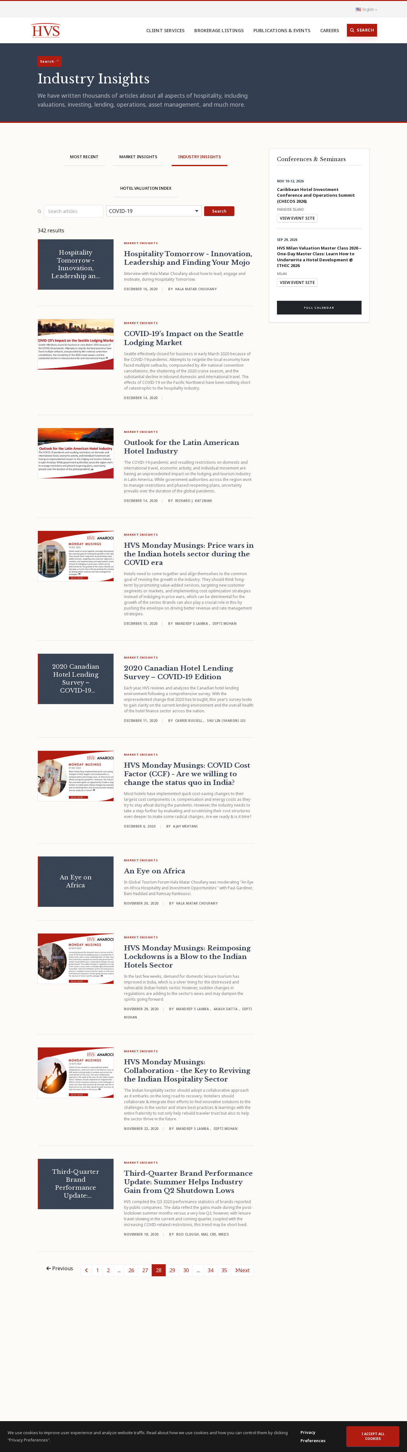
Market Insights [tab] (138, 156)
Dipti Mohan (225, 623)
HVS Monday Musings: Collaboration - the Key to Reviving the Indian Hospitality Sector (187, 1070)
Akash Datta (226, 1009)
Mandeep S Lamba (192, 623)
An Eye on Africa (154, 871)
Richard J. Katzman (193, 500)
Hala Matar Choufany (196, 289)
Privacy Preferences (313, 1436)
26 (131, 1270)
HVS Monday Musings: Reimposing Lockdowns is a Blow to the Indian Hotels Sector (187, 956)
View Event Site (297, 218)
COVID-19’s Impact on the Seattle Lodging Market (184, 338)
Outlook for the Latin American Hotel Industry (181, 447)
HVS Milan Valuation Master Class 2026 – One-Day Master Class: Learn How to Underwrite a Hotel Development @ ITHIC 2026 (319, 257)
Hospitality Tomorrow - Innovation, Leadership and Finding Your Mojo (188, 258)
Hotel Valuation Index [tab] (145, 188)
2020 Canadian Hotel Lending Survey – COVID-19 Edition (178, 672)
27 (145, 1270)
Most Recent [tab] (84, 156)
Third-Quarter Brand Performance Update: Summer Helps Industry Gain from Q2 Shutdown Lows (188, 1182)
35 (224, 1270)
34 (210, 1270)
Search (365, 30)
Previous (62, 1268)
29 (172, 1270)
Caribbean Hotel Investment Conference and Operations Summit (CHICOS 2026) (316, 195)
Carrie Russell (189, 720)
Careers (329, 30)
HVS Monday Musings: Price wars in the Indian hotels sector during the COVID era (189, 554)
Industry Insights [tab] (199, 156)
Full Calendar (319, 308)
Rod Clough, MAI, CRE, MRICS (202, 1234)
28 (159, 1270)
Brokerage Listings (219, 30)
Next (244, 1270)
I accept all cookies (373, 1436)
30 (186, 1270)
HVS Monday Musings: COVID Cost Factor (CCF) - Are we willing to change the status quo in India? (187, 774)
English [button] (368, 9)
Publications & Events (281, 30)
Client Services (165, 30)
